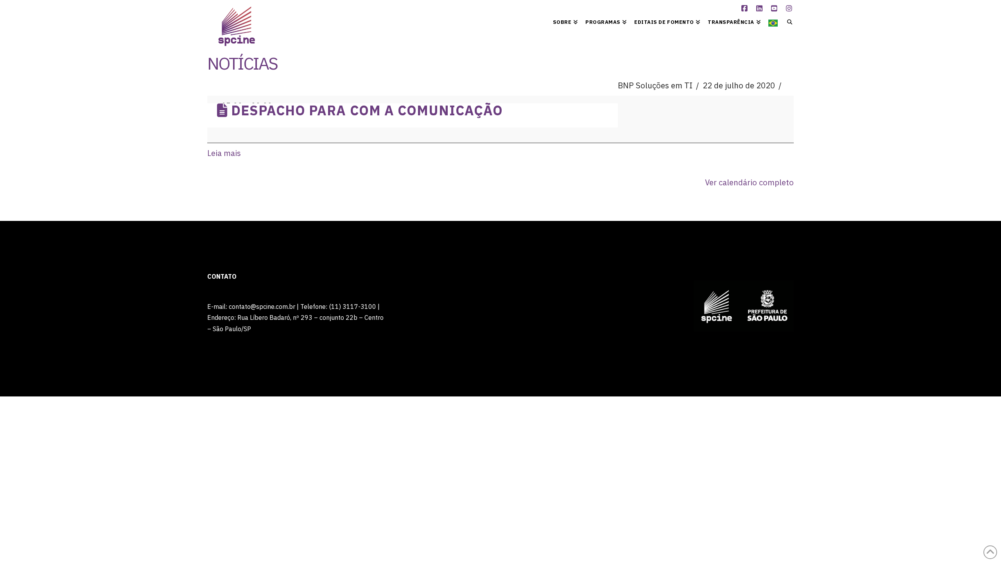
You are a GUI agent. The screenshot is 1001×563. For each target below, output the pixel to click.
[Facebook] (745, 8)
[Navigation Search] (788, 21)
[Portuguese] (773, 21)
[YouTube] (775, 8)
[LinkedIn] (760, 8)
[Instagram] (790, 8)
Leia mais (224, 153)
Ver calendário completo (749, 182)
